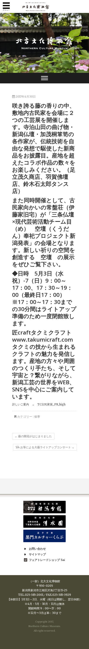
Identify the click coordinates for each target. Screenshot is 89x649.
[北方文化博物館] (44, 43)
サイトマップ (37, 554)
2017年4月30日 (25, 96)
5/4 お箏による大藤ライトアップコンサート (45, 447)
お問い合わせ (37, 548)
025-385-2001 (34, 595)
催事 (37, 417)
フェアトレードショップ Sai (47, 560)
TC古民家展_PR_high (51, 404)
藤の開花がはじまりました (33, 436)
